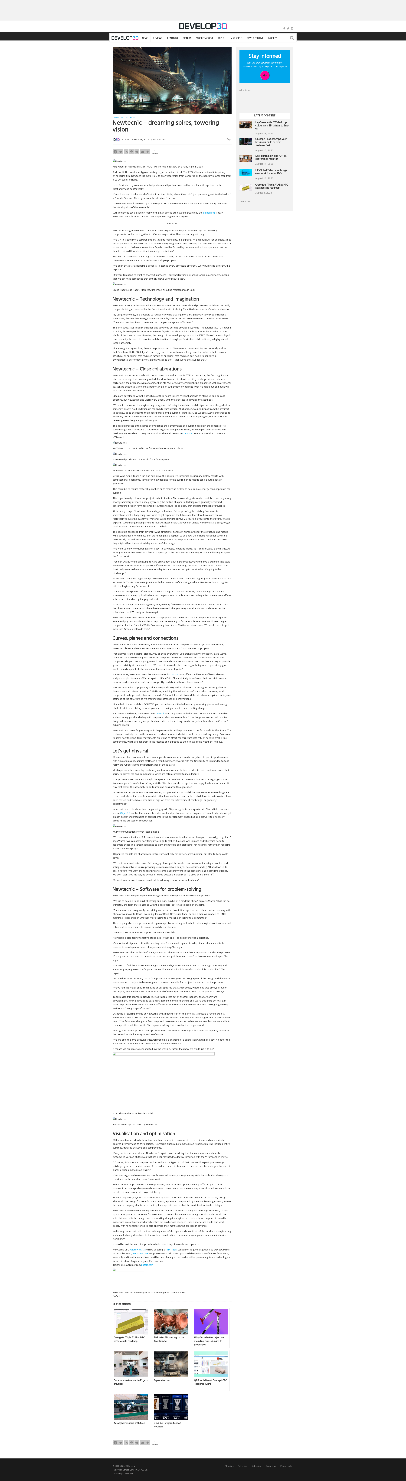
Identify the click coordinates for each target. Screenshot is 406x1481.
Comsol (160, 713)
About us (229, 1465)
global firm (209, 212)
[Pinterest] (131, 151)
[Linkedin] (126, 151)
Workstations (204, 38)
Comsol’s (187, 433)
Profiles (130, 117)
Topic (221, 38)
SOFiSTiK (173, 674)
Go (265, 75)
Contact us (271, 1465)
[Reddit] (136, 151)
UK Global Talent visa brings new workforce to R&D (271, 172)
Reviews (157, 38)
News (145, 38)
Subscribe (256, 1465)
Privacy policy (286, 1465)
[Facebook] (284, 28)
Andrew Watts (138, 1249)
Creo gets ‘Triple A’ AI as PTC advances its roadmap (271, 187)
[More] (147, 151)
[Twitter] (288, 28)
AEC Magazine (140, 1253)
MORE (271, 38)
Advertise (242, 1465)
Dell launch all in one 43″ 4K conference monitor (271, 158)
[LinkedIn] (291, 28)
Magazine (236, 38)
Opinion (187, 38)
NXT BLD (172, 1249)
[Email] (142, 151)
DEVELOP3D (160, 139)
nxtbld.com (147, 1264)
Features (172, 38)
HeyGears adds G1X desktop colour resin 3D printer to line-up (272, 126)
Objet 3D (125, 812)
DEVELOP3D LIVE (255, 38)
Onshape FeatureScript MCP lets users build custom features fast (271, 142)
